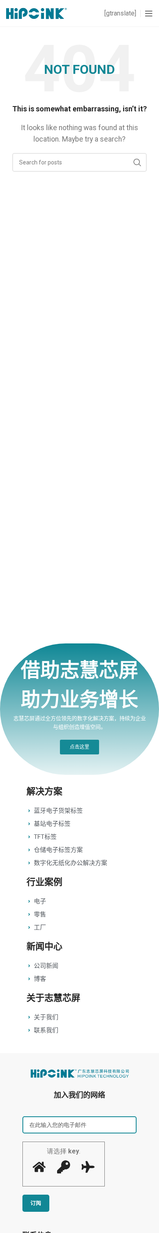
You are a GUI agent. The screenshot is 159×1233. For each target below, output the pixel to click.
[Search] (137, 162)
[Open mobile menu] (149, 13)
